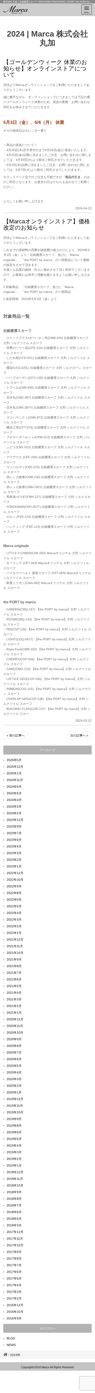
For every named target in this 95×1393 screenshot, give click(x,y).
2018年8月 (14, 1198)
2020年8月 (14, 1046)
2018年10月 (15, 1185)
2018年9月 (14, 1192)
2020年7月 (14, 1052)
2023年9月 (14, 826)
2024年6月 (14, 786)
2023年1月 (14, 866)
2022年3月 (14, 919)
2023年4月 (14, 846)
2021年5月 (14, 986)
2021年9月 (14, 959)
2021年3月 (14, 999)
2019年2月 (14, 1159)
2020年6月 (14, 1059)
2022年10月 (15, 879)
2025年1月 (14, 773)
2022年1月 (14, 933)
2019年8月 (14, 1125)
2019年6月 (14, 1132)
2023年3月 (14, 853)
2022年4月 (14, 913)
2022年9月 (14, 886)
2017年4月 (14, 1285)
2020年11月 (15, 1026)
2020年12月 (15, 1019)
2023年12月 (15, 820)
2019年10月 (15, 1112)
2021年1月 (14, 1012)
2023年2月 (14, 859)
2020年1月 (14, 1092)
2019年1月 (14, 1165)
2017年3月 (14, 1292)
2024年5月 (14, 793)
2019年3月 (14, 1152)
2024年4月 (14, 800)
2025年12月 (15, 766)
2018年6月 (14, 1212)
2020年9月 (14, 1039)
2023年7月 (14, 833)
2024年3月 (14, 806)
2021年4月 (14, 992)
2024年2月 (14, 813)
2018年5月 (14, 1218)
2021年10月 (15, 953)
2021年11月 (15, 946)
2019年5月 (14, 1139)
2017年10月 (15, 1245)
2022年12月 (15, 873)
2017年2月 (14, 1298)
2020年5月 (14, 1066)
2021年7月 (14, 972)
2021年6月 (14, 979)
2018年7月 (14, 1205)
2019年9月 (14, 1119)
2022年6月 (14, 899)
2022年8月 (14, 893)
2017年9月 (14, 1252)
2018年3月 (14, 1225)
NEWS (11, 1345)
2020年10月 (15, 1032)
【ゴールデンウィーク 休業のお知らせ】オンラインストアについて (45, 68)
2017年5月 (14, 1278)
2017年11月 (15, 1238)
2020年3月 (14, 1079)
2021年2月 (14, 1006)
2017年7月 (14, 1265)
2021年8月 (14, 966)
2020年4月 (14, 1072)
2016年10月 (15, 1311)
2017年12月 (15, 1232)
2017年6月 (14, 1272)
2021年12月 (15, 939)
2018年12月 (15, 1172)
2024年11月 (15, 780)
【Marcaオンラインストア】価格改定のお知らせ (46, 224)
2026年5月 (14, 760)
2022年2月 (14, 926)
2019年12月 (15, 1099)
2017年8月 (14, 1258)
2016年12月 (15, 1305)
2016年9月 (14, 1318)
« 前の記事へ (16, 735)
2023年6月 (14, 840)
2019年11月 (15, 1105)
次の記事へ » (79, 735)
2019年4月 (14, 1145)
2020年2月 (14, 1085)
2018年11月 (15, 1179)
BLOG (11, 1338)
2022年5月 (14, 906)
